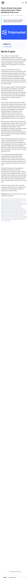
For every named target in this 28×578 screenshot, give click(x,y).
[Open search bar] (22, 2)
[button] (26, 3)
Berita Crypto (8, 46)
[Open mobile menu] (26, 3)
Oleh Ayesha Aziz (5, 15)
